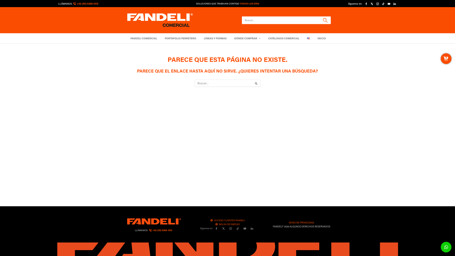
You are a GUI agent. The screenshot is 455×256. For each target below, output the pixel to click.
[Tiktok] (383, 3)
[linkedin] (394, 3)
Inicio (321, 38)
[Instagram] (377, 3)
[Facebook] (366, 3)
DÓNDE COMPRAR (245, 38)
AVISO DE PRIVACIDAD (301, 222)
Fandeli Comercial (143, 38)
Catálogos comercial (283, 38)
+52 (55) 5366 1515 (162, 230)
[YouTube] (388, 3)
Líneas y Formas (215, 38)
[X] (371, 3)
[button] (325, 20)
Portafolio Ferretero (180, 38)
